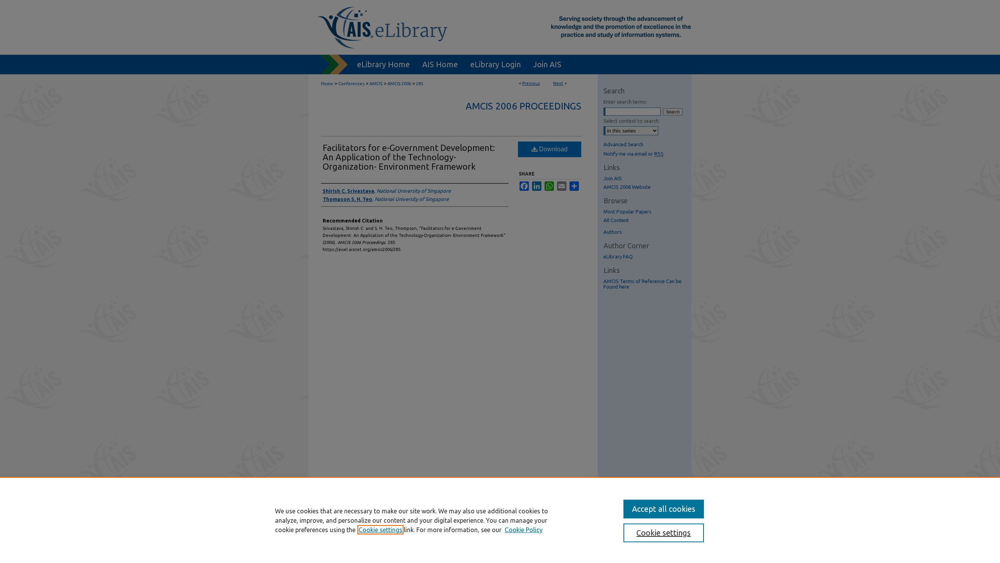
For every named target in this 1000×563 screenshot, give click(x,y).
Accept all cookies (663, 508)
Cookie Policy (524, 529)
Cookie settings (380, 529)
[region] (500, 520)
